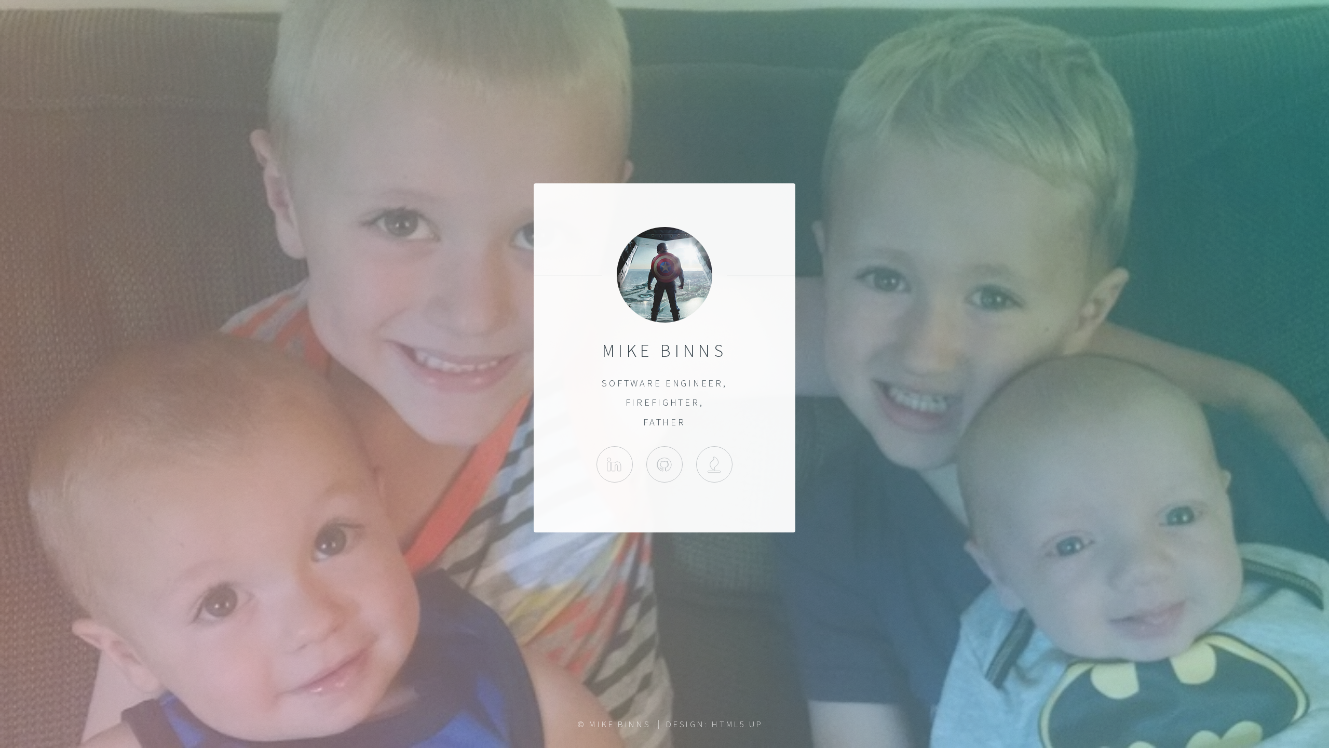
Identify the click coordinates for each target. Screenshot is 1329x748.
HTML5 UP (737, 724)
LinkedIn (614, 464)
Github (664, 464)
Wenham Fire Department (714, 464)
